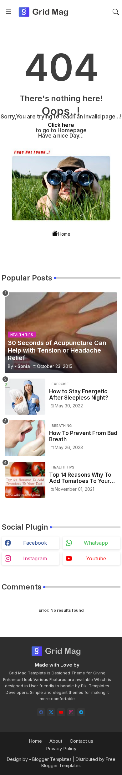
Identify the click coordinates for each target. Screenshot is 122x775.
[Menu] (8, 12)
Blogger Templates (52, 759)
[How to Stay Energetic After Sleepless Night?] (25, 397)
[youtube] (61, 712)
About (55, 741)
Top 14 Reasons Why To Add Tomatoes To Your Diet (80, 478)
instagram (35, 558)
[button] (115, 12)
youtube (96, 558)
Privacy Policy (61, 748)
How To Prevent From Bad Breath (83, 436)
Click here (61, 125)
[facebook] (41, 712)
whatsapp (96, 543)
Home (64, 233)
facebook (35, 543)
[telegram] (81, 712)
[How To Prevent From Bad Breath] (25, 438)
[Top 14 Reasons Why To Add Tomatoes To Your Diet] (25, 480)
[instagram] (71, 712)
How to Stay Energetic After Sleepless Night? (78, 394)
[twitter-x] (51, 712)
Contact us (81, 741)
